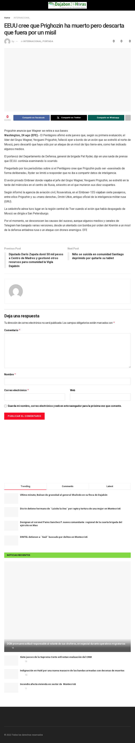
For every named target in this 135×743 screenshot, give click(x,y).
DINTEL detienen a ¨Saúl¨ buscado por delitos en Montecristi (54, 537)
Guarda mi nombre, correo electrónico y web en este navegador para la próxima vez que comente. (65, 406)
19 (12, 648)
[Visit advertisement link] (67, 449)
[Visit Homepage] (67, 5)
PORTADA (48, 41)
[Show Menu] (5, 5)
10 (26, 675)
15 (26, 661)
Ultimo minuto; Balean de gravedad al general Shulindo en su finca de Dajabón (63, 495)
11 (26, 688)
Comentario (12, 330)
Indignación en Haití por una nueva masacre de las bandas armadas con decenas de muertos (72, 670)
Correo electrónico (16, 390)
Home (7, 18)
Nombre (10, 374)
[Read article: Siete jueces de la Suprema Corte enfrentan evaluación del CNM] (11, 661)
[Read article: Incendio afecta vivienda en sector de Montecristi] (11, 688)
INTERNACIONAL (22, 18)
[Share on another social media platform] (128, 118)
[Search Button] (129, 5)
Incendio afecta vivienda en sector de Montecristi (48, 684)
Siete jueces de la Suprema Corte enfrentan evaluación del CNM (56, 657)
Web (72, 390)
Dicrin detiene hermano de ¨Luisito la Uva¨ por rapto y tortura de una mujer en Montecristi (70, 508)
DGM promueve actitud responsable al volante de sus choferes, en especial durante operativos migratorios (66, 643)
